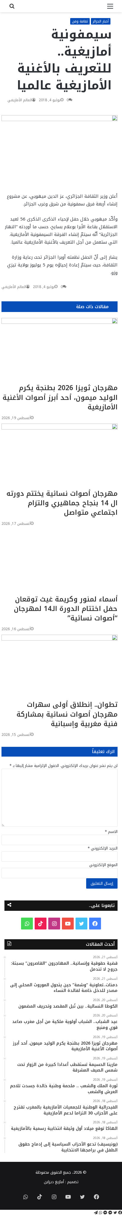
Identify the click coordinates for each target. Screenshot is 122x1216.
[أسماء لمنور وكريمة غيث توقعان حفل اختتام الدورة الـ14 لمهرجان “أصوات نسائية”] (59, 562)
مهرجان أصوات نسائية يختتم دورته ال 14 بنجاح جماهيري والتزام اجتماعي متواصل (62, 503)
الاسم (111, 831)
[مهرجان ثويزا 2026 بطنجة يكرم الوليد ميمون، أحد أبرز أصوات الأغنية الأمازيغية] (59, 350)
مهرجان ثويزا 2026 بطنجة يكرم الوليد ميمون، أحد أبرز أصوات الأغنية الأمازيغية (60, 397)
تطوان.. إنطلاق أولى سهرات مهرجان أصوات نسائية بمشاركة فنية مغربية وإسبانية (67, 714)
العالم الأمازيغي (19, 100)
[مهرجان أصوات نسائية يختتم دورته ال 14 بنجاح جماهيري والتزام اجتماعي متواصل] (59, 456)
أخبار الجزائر (101, 21)
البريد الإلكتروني (103, 848)
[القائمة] (110, 8)
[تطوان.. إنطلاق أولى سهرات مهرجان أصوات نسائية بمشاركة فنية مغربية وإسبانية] (59, 667)
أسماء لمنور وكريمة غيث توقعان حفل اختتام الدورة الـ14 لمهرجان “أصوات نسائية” (66, 609)
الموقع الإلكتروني (103, 864)
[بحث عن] (12, 8)
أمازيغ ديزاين (54, 1182)
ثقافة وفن (80, 21)
